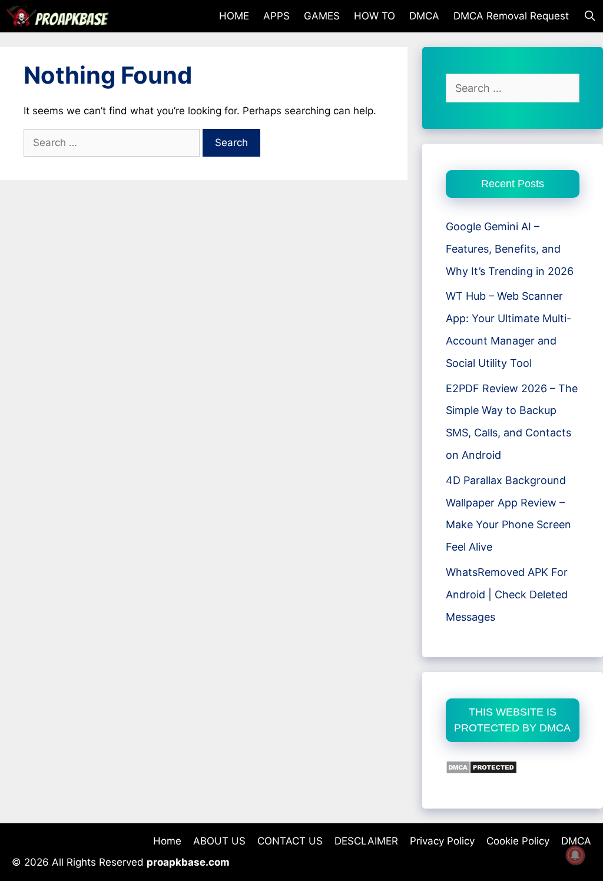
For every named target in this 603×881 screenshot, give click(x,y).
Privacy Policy (442, 841)
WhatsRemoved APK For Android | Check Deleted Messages (507, 594)
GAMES (322, 16)
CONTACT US (290, 841)
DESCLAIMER (366, 841)
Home (167, 841)
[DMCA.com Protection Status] (481, 770)
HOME (234, 16)
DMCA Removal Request (511, 16)
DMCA (424, 16)
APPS (276, 16)
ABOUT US (219, 841)
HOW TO (374, 16)
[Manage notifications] (575, 855)
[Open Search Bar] (589, 16)
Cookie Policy (517, 841)
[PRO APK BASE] (60, 16)
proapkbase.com (188, 862)
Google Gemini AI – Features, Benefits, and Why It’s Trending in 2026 (510, 248)
